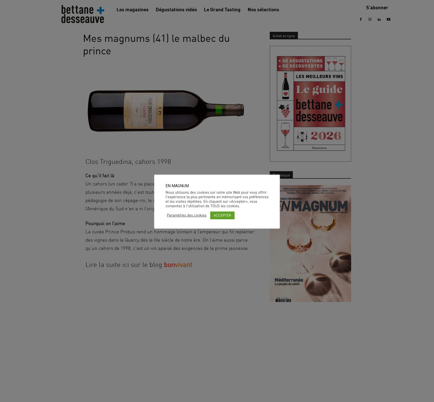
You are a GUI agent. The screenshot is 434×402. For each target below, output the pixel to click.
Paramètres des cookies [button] (186, 215)
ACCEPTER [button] (222, 215)
